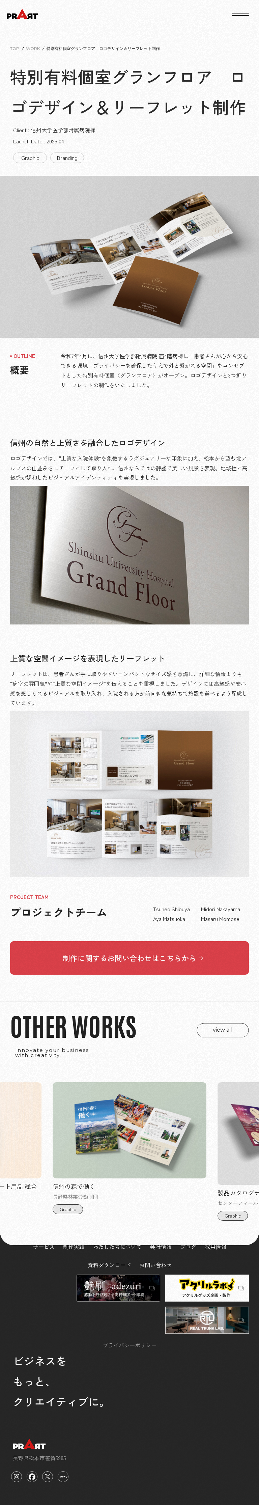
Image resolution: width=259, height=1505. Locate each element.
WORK (33, 48)
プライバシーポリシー (129, 1345)
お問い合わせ (155, 1265)
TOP (14, 48)
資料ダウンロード (109, 1265)
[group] (129, 1153)
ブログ (188, 1247)
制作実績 (74, 1247)
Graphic (30, 158)
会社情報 (161, 1247)
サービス (44, 1247)
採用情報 (215, 1247)
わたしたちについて (117, 1247)
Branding (67, 158)
